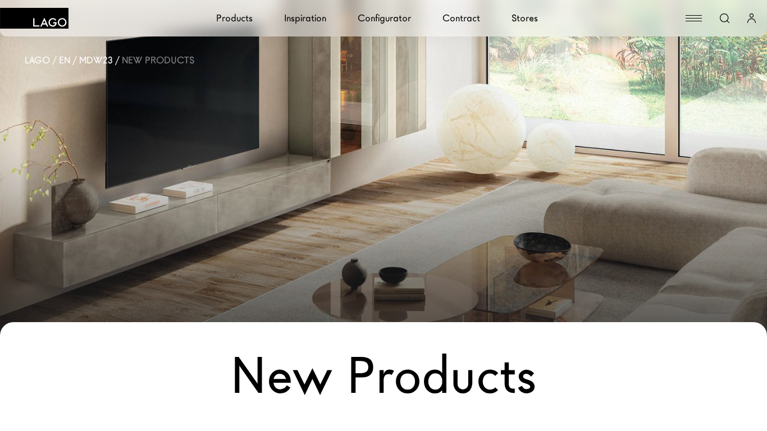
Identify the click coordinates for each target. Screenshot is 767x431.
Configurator (384, 18)
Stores (525, 18)
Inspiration (305, 18)
